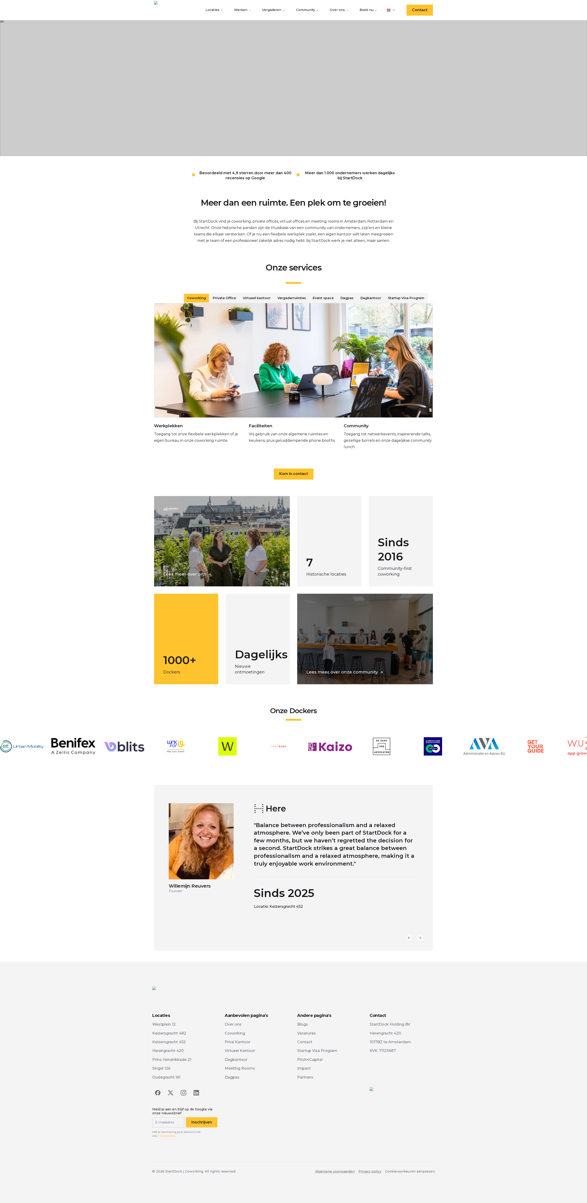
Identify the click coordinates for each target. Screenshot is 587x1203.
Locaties (212, 10)
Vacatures (306, 1033)
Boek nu (367, 10)
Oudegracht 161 (166, 1077)
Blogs (302, 1024)
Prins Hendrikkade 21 (171, 1059)
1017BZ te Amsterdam (390, 1042)
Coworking (235, 1033)
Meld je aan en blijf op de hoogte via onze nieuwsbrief (182, 1111)
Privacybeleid (166, 1135)
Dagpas (232, 1077)
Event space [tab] (323, 298)
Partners (305, 1077)
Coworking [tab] (196, 298)
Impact (304, 1068)
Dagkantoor (236, 1059)
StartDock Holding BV (390, 1024)
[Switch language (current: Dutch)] (391, 10)
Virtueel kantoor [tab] (257, 298)
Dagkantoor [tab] (370, 298)
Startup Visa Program (317, 1050)
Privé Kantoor (237, 1042)
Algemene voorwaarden (335, 1171)
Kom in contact (293, 474)
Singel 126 (161, 1068)
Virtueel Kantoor (240, 1050)
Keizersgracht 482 (169, 1033)
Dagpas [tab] (347, 298)
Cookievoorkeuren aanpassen (410, 1171)
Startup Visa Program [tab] (406, 298)
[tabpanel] (293, 380)
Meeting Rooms (240, 1068)
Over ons (337, 10)
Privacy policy (369, 1171)
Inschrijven (201, 1122)
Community (305, 10)
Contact (419, 10)
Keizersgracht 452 (169, 1042)
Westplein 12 (164, 1024)
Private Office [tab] (224, 298)
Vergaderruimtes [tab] (291, 298)
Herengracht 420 (168, 1050)
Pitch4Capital (310, 1059)
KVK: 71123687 (383, 1050)
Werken (240, 10)
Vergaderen (271, 10)
